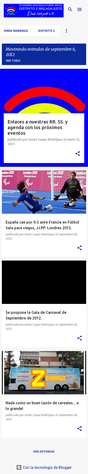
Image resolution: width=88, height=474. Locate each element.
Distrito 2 (46, 30)
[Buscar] (70, 9)
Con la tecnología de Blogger (47, 467)
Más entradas (44, 451)
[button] (77, 154)
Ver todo (13, 60)
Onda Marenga (16, 30)
